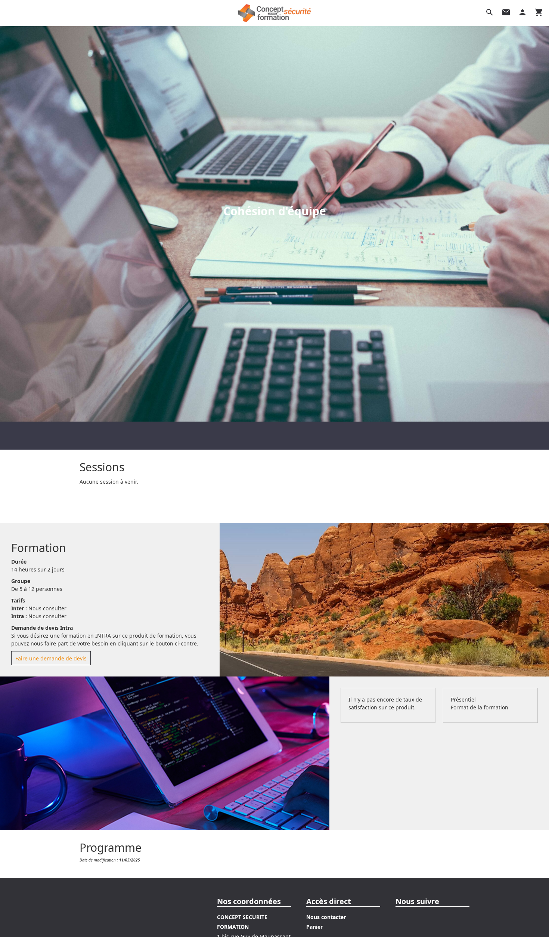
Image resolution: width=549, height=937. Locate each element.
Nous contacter (326, 917)
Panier (314, 926)
